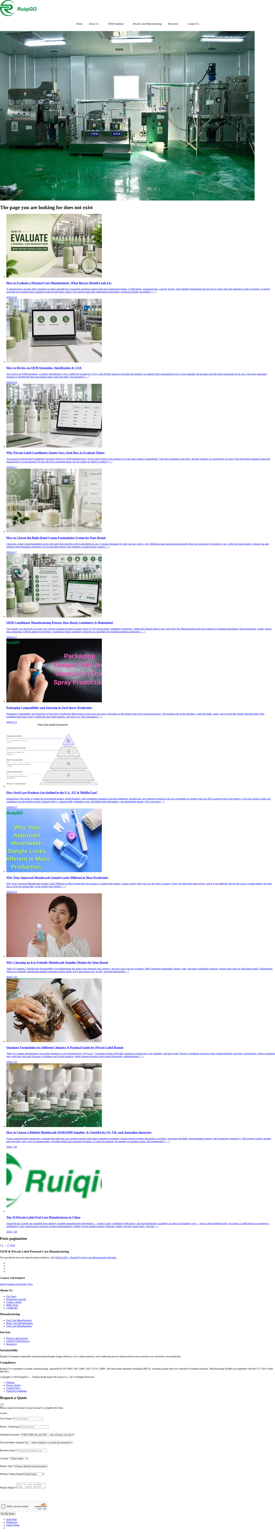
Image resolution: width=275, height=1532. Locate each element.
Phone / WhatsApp (9, 1426)
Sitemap (10, 1382)
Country (5, 1458)
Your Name (7, 1418)
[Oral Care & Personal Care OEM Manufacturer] (18, 15)
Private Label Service (17, 1338)
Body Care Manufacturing (19, 1323)
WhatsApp (11, 1522)
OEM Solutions (116, 23)
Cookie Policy (13, 1388)
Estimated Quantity (10, 1434)
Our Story (11, 1296)
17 (8, 1245)
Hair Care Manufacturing (19, 1320)
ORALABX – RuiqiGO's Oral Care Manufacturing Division (85, 1257)
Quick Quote (12, 1525)
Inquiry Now (26, 1284)
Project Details (8, 1487)
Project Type (7, 1466)
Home (79, 23)
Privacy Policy (13, 1385)
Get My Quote (7, 1514)
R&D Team (12, 1305)
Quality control (13, 1302)
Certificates (12, 1307)
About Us (94, 23)
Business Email (8, 1450)
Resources (173, 23)
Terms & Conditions (16, 1391)
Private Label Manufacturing (147, 23)
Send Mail (11, 1519)
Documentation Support (12, 1442)
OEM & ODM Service (17, 1341)
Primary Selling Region (12, 1474)
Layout (3, 1413)
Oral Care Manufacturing (19, 1326)
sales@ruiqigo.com (10, 1284)
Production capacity (16, 1299)
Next (12, 1245)
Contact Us (193, 23)
